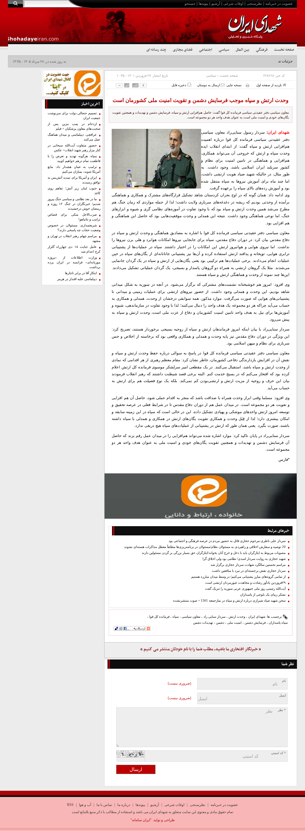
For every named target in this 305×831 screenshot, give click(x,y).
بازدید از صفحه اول (269, 85)
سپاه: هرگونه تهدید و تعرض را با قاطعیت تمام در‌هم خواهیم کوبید (74, 159)
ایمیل (282, 695)
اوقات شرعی (233, 3)
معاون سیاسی (191, 616)
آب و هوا (85, 805)
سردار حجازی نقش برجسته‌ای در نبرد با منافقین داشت (249, 570)
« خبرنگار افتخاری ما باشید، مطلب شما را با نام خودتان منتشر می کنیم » (200, 649)
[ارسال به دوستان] (223, 85)
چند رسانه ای (156, 50)
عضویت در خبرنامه (279, 3)
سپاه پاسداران (278, 622)
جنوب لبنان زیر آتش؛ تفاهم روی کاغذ (74, 191)
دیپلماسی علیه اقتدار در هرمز (77, 279)
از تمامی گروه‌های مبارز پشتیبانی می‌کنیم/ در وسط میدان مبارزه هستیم (238, 576)
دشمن (220, 622)
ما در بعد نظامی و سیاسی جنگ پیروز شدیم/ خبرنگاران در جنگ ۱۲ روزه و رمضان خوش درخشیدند (74, 203)
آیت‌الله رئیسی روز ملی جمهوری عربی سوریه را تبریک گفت (245, 588)
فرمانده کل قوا (159, 616)
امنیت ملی (234, 622)
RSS (70, 805)
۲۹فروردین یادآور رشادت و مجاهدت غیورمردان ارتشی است (245, 582)
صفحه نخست (284, 50)
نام (284, 680)
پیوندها (203, 3)
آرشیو (215, 3)
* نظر (282, 710)
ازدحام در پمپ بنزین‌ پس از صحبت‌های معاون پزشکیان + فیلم (74, 126)
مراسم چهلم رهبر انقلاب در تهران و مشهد (74, 238)
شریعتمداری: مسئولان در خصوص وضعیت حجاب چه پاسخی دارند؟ (74, 228)
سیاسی (224, 50)
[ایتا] (201, 496)
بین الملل (242, 50)
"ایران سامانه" (141, 820)
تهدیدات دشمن (203, 622)
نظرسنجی (254, 3)
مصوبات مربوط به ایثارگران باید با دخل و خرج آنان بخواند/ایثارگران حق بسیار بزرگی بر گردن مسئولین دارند (214, 552)
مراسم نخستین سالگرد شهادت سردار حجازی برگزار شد (248, 564)
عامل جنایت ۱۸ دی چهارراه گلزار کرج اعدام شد (74, 249)
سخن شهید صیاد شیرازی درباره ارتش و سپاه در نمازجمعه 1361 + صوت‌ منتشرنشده (229, 600)
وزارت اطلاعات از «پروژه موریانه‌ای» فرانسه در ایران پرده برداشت (74, 262)
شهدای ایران (256, 616)
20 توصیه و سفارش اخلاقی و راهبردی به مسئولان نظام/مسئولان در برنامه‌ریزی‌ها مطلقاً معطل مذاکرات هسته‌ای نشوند (205, 547)
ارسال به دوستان (209, 85)
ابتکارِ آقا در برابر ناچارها (81, 273)
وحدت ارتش (236, 616)
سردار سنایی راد (214, 616)
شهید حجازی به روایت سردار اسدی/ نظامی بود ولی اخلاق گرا (244, 558)
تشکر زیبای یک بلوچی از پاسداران (263, 594)
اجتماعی (205, 50)
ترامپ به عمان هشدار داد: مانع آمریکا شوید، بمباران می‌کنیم (74, 169)
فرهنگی (261, 50)
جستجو (190, 3)
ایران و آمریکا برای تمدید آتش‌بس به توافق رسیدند (74, 180)
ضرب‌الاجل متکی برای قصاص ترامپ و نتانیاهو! (74, 217)
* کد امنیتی (278, 753)
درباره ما (123, 805)
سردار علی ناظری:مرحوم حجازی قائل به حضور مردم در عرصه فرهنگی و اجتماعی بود (227, 541)
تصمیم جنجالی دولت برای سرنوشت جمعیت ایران (74, 116)
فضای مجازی (182, 50)
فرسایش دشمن (255, 622)
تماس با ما (104, 805)
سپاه (175, 616)
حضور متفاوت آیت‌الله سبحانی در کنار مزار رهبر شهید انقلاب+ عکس (74, 148)
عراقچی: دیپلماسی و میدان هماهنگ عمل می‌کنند (74, 137)
